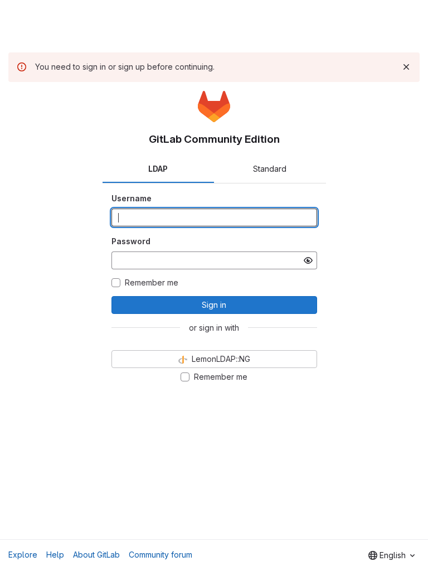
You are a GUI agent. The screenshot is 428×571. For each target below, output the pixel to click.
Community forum (160, 554)
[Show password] (308, 260)
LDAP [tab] (158, 168)
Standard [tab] (269, 168)
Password (130, 241)
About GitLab (96, 554)
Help (55, 554)
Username (131, 198)
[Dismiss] (406, 67)
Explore (22, 554)
